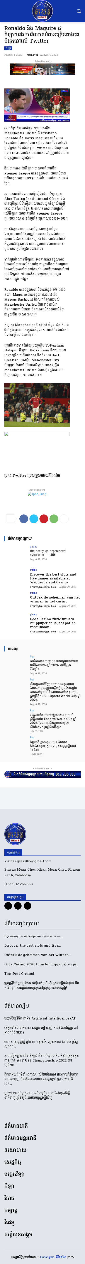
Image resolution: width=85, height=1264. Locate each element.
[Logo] (42, 11)
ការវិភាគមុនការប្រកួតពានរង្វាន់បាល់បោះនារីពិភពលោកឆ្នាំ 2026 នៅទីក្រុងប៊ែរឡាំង (54, 665)
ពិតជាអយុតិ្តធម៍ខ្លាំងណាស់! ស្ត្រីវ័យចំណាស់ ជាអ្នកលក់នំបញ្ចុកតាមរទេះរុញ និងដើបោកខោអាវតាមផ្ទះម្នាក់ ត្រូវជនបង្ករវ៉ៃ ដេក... (41, 1079)
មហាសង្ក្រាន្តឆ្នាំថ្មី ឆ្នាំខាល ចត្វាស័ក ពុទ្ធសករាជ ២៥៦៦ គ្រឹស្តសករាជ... (41, 1044)
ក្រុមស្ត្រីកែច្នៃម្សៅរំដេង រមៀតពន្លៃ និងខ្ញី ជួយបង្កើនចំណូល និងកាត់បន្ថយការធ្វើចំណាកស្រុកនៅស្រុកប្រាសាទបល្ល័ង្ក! (41, 985)
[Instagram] (18, 906)
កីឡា (8, 48)
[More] (64, 518)
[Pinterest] (43, 518)
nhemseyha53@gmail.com (43, 586)
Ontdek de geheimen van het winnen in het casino (55, 599)
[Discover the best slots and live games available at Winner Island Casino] (15, 577)
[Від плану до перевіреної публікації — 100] (15, 554)
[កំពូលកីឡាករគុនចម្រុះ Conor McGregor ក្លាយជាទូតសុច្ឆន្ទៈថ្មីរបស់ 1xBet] (15, 744)
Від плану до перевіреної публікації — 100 (48, 553)
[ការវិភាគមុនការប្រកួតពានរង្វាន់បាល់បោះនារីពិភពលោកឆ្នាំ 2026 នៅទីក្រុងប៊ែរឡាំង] (15, 664)
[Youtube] (27, 906)
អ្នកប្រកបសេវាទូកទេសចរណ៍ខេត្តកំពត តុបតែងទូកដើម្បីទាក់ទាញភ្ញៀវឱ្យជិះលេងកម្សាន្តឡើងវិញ (37, 1095)
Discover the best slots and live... (32, 945)
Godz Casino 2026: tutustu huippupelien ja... (41, 964)
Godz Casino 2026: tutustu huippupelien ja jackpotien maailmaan (53, 623)
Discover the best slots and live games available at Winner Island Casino (53, 578)
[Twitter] (33, 518)
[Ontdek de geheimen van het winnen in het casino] (15, 600)
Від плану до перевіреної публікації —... (33, 936)
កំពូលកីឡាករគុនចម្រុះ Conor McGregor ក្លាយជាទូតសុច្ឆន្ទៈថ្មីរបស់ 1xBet (53, 746)
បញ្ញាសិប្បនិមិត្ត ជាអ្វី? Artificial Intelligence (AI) (40, 1018)
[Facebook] (23, 518)
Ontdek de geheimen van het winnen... (37, 955)
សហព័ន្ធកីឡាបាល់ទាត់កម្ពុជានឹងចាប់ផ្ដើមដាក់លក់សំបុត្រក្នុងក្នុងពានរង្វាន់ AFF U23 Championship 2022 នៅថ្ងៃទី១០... (41, 1061)
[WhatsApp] (53, 518)
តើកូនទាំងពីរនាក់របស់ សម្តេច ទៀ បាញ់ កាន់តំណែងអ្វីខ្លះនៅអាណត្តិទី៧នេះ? (41, 1030)
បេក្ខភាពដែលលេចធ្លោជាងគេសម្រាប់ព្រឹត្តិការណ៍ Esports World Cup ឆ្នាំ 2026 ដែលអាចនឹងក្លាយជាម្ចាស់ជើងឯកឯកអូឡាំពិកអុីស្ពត (53, 721)
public (33, 546)
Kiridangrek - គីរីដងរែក (53, 1257)
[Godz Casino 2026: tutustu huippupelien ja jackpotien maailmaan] (15, 622)
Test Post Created (19, 974)
